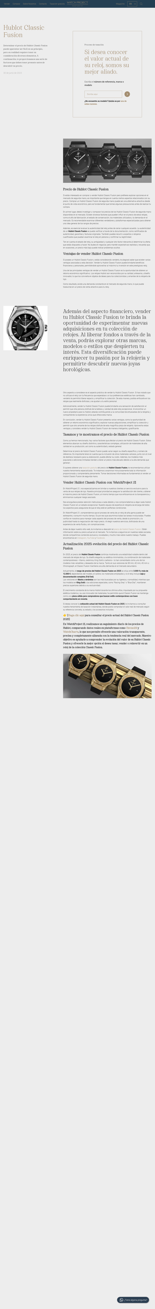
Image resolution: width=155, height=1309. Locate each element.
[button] (127, 94)
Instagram (81, 538)
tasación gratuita (89, 468)
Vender (7, 4)
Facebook (100, 538)
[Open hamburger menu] (148, 4)
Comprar (16, 4)
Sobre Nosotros (29, 4)
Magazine (120, 4)
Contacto (43, 4)
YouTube (90, 538)
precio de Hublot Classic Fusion (127, 529)
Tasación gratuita (57, 4)
